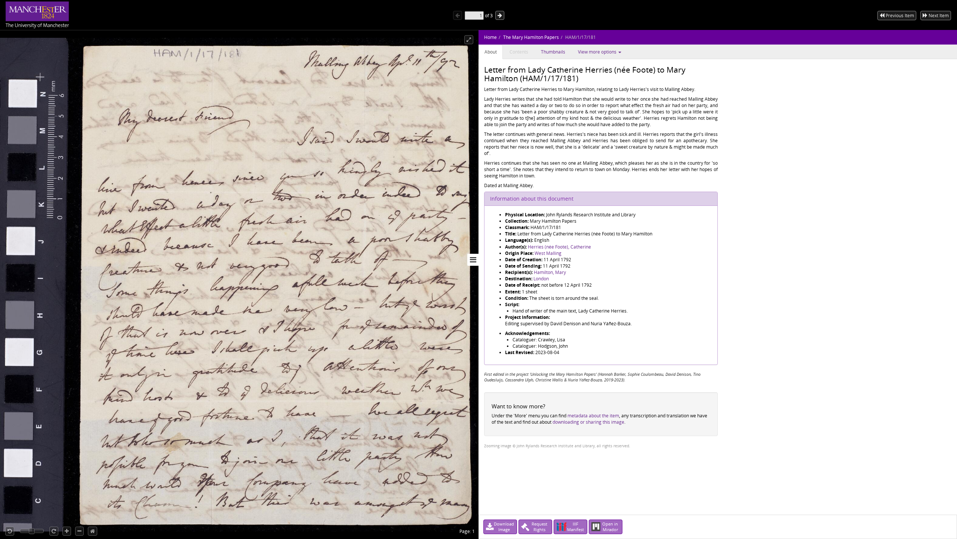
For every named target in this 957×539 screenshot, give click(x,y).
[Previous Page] (457, 15)
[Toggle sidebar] (472, 260)
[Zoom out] (79, 531)
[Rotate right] (53, 531)
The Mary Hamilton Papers (531, 37)
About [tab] (490, 52)
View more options (598, 52)
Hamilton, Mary (550, 272)
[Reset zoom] (92, 531)
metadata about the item (593, 415)
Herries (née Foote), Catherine (559, 247)
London (541, 278)
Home (490, 37)
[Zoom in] (66, 531)
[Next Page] (499, 15)
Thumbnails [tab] (553, 52)
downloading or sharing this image (588, 422)
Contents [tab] (519, 52)
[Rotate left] (9, 531)
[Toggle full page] (468, 39)
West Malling (548, 253)
